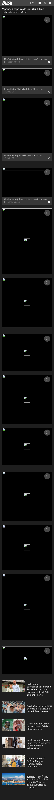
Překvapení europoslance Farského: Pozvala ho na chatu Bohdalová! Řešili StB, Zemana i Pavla (39, 689)
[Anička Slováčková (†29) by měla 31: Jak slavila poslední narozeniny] (13, 708)
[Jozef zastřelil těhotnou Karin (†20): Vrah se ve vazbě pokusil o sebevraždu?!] (13, 744)
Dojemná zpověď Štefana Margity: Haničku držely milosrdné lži (35, 762)
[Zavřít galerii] (49, 2)
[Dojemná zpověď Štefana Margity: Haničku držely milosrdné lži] (13, 762)
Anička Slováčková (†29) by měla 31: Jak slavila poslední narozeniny (39, 708)
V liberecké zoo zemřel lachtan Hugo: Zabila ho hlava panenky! (39, 726)
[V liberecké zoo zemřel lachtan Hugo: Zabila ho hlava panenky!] (13, 726)
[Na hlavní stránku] (7, 3)
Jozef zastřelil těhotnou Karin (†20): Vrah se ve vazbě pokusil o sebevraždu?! (38, 744)
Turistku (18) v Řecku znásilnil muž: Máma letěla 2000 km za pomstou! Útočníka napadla (37, 782)
